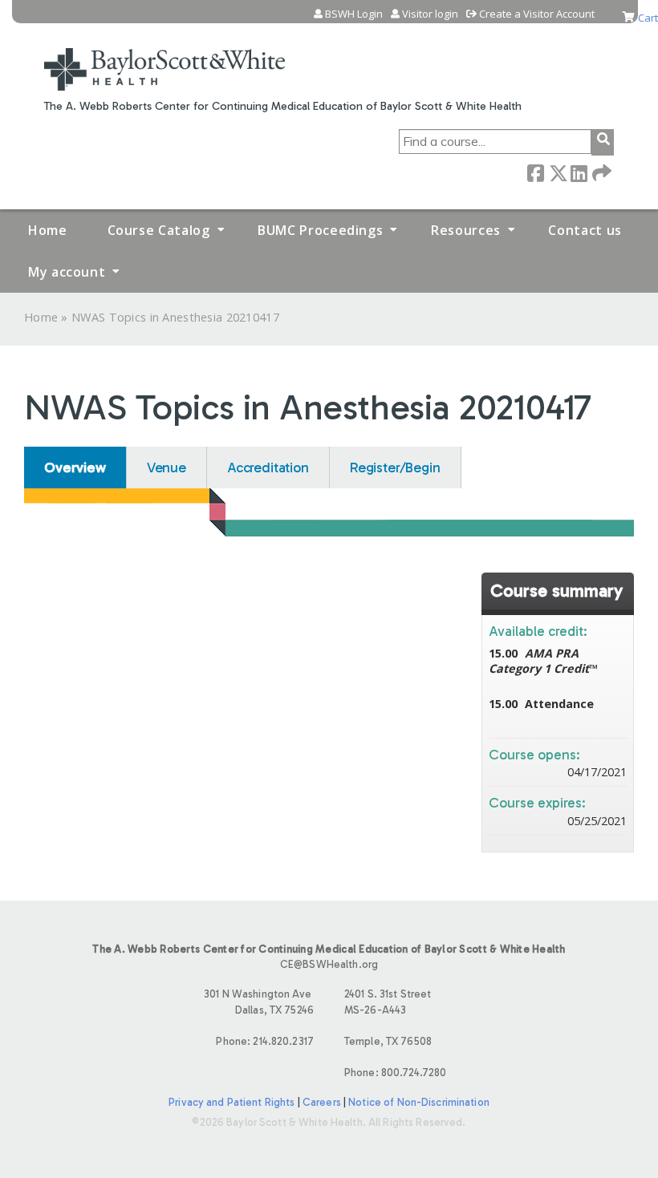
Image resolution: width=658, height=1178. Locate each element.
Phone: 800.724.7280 (395, 1073)
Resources (466, 230)
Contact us (584, 230)
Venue (166, 467)
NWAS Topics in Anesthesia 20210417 (175, 317)
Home (47, 230)
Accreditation (268, 467)
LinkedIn (579, 172)
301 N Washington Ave (259, 1001)
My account (66, 272)
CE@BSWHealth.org (329, 964)
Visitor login (430, 14)
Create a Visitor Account (537, 14)
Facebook (535, 172)
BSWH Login (354, 14)
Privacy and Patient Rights (231, 1102)
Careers (322, 1102)
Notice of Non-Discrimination (418, 1102)
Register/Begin (395, 467)
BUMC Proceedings (320, 230)
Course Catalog (159, 230)
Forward (600, 172)
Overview (75, 467)
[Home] (164, 59)
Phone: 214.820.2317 (264, 1041)
